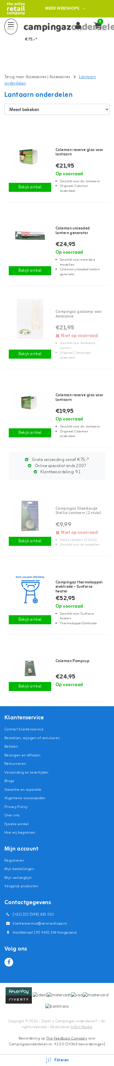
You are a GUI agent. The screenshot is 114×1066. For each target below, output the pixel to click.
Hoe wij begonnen (19, 833)
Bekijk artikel (30, 187)
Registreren (14, 861)
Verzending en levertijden (26, 772)
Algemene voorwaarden (24, 798)
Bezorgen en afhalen (22, 755)
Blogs (9, 781)
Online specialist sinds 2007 (60, 466)
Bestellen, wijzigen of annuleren (32, 738)
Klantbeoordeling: (59, 472)
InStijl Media (81, 1027)
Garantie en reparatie (23, 790)
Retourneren (15, 764)
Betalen (11, 747)
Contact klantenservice (24, 729)
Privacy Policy (16, 807)
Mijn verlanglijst (18, 878)
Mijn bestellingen (19, 869)
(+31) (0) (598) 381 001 (33, 914)
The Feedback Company (66, 1038)
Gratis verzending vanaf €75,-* (60, 460)
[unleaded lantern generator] (30, 235)
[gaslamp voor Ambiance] (30, 319)
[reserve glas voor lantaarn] (30, 157)
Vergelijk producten (21, 886)
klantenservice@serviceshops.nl (40, 924)
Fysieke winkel (16, 824)
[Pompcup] (30, 668)
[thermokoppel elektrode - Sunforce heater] (30, 589)
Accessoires (59, 77)
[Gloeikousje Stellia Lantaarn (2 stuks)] (30, 516)
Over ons (11, 815)
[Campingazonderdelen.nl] (15, 8)
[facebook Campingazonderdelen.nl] (8, 962)
